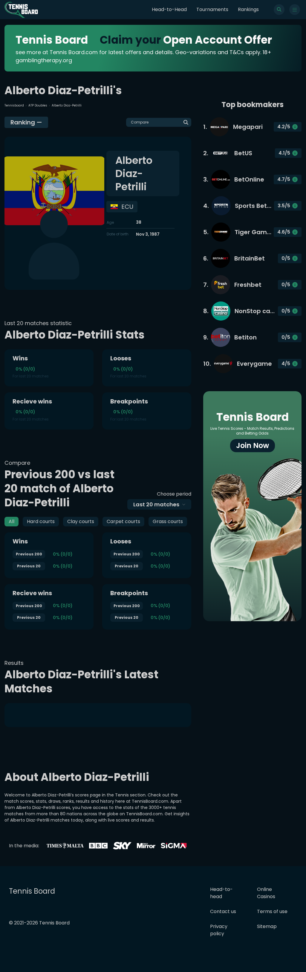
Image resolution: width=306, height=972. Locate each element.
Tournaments (212, 9)
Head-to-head (221, 893)
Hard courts (41, 521)
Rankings (248, 9)
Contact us (223, 911)
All (11, 521)
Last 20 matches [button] (156, 504)
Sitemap (267, 926)
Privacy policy (218, 930)
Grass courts (168, 521)
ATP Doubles (37, 105)
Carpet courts (123, 521)
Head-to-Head (169, 9)
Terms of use (272, 911)
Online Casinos (266, 893)
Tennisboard (14, 105)
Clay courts (80, 521)
